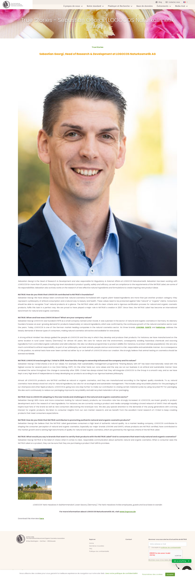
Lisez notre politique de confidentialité (121, 573)
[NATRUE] (13, 4)
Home (91, 543)
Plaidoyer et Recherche (119, 6)
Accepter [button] (170, 574)
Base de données (144, 6)
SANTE (148, 327)
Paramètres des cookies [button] (152, 574)
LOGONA (140, 327)
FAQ (90, 549)
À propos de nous (71, 6)
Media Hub (180, 6)
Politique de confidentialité (99, 551)
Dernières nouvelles (96, 546)
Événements (162, 6)
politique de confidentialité (171, 547)
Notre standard (94, 6)
